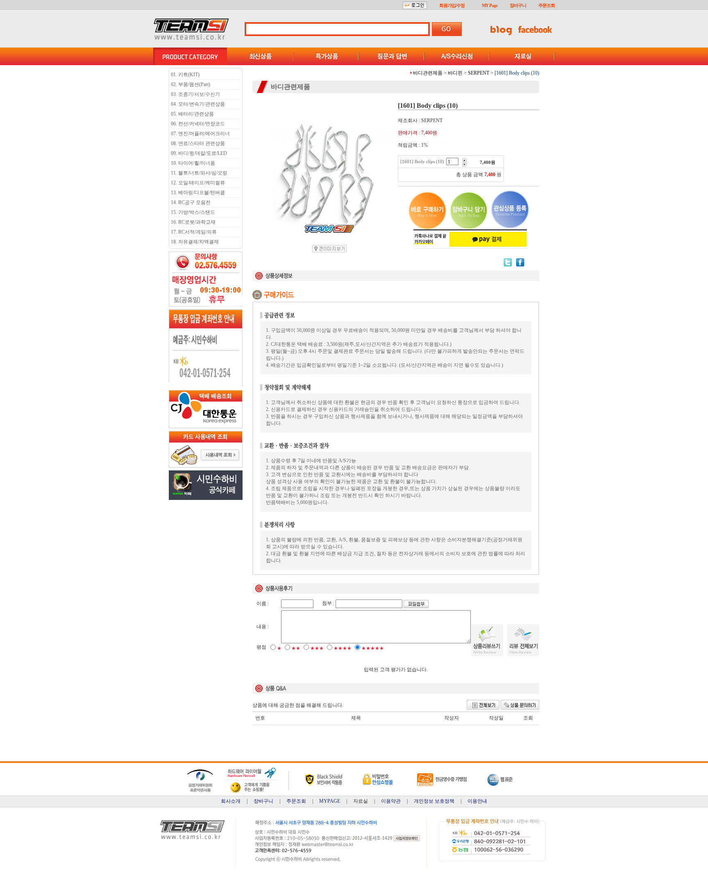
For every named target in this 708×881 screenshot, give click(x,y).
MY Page (489, 5)
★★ (295, 648)
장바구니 (518, 5)
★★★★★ (372, 648)
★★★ (317, 648)
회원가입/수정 (452, 5)
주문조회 (546, 5)
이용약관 (391, 801)
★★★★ (343, 648)
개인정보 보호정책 (434, 801)
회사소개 (231, 801)
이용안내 (477, 801)
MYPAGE (329, 801)
